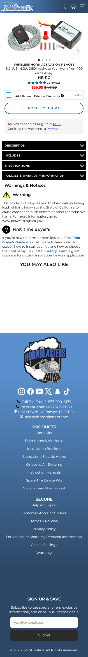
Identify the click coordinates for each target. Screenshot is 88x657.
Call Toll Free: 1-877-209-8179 (46, 402)
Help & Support (44, 505)
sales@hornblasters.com (46, 417)
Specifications (17, 165)
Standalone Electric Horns (44, 456)
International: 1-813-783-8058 (46, 407)
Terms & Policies (44, 521)
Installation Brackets (44, 448)
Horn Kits (44, 433)
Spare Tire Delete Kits (44, 480)
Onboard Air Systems (44, 464)
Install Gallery (46, 251)
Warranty (44, 552)
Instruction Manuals (44, 472)
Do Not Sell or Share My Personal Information (44, 537)
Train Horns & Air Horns (44, 441)
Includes (12, 155)
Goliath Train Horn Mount (44, 488)
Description (15, 145)
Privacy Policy (44, 529)
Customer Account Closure (44, 513)
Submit (44, 635)
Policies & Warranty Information (35, 175)
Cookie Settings (44, 545)
